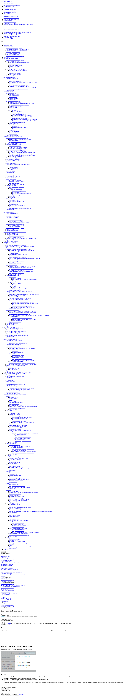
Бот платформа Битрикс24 (10, 35)
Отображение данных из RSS (19, 288)
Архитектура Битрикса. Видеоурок (15, 60)
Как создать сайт (13, 491)
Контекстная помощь (14, 131)
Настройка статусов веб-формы (20, 419)
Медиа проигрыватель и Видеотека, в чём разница (22, 348)
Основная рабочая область (16, 109)
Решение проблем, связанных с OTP (18, 89)
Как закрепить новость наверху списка (22, 306)
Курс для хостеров (8, 27)
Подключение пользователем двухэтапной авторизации (23, 82)
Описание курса (8, 45)
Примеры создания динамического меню (22, 195)
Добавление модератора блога (17, 408)
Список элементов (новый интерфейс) (22, 116)
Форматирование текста (15, 218)
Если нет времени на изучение (14, 48)
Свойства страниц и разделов (13, 144)
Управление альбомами (18, 527)
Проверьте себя (10, 75)
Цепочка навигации (14, 197)
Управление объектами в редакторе (15, 228)
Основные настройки (14, 251)
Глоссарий (6, 57)
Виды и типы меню (17, 189)
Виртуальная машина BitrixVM (11, 29)
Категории (12, 544)
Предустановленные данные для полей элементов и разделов (24, 258)
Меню (10, 188)
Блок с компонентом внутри (16, 498)
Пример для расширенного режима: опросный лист (25, 433)
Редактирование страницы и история (18, 543)
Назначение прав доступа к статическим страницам (22, 152)
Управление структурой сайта (14, 176)
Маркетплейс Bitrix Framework (11, 19)
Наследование (15, 192)
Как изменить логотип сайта (13, 332)
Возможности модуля (14, 445)
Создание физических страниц (17, 71)
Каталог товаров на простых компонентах (23, 302)
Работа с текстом (10, 385)
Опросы (8, 483)
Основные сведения (14, 368)
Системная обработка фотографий (18, 259)
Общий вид (15, 316)
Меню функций (13, 107)
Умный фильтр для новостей (13, 344)
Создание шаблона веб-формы (17, 427)
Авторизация (4, 43)
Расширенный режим (14, 414)
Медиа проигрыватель (15, 349)
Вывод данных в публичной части (18, 390)
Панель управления (14, 95)
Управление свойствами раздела (17, 148)
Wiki (7, 537)
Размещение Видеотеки (18, 355)
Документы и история (17, 447)
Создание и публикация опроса (17, 486)
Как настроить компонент (15, 237)
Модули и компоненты (15, 66)
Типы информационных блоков (14, 247)
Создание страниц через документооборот (23, 449)
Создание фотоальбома (18, 523)
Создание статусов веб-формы (23, 438)
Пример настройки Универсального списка (20, 507)
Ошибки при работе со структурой (15, 376)
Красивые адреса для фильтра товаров (19, 299)
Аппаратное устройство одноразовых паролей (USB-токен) (24, 87)
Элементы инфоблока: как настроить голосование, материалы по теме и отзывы (29, 315)
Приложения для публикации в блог (15, 371)
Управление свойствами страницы (18, 147)
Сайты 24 (8, 490)
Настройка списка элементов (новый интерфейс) (24, 120)
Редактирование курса (15, 475)
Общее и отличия (13, 140)
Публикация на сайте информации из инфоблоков (19, 291)
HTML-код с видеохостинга (16, 361)
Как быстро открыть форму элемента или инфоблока (22, 311)
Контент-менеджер (8, 3)
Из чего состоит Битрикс (12, 61)
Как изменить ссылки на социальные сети (17, 335)
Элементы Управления (9, 91)
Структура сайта (10, 381)
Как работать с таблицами (15, 220)
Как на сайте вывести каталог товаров (19, 499)
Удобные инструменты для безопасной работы (18, 164)
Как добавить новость (17, 304)
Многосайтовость (8, 20)
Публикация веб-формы (15, 429)
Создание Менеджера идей (16, 467)
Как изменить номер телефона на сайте (16, 331)
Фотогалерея (9, 517)
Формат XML (12, 282)
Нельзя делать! (10, 377)
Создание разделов (14, 183)
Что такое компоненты (12, 233)
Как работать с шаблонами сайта (14, 328)
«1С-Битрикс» (20, 694)
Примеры (11, 300)
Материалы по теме (17, 320)
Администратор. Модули (10, 10)
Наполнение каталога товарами (14, 340)
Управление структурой (10, 175)
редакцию (8, 623)
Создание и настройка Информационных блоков (21, 388)
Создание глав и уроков (15, 476)
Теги (10, 545)
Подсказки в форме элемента (16, 273)
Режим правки (13, 97)
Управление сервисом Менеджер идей (19, 468)
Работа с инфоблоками (15, 73)
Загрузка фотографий (17, 524)
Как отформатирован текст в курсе (15, 56)
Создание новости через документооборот (23, 453)
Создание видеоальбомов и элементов (22, 359)
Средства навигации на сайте (16, 187)
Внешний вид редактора (12, 216)
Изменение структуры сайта (13, 180)
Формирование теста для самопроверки (19, 479)
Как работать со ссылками (16, 221)
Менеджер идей (10, 464)
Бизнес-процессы (8, 37)
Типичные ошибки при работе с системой (14, 373)
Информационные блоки (15, 65)
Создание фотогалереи (18, 531)
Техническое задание (20, 434)
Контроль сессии (13, 168)
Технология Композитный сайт (11, 18)
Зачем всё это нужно (14, 68)
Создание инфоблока (17, 356)
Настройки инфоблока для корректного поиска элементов (24, 294)
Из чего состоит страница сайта (14, 143)
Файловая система (14, 64)
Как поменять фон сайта (12, 333)
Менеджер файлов (11, 179)
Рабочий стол (12, 124)
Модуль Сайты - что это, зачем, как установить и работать (24, 492)
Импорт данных (16, 281)
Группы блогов (13, 398)
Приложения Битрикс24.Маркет (12, 36)
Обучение (8, 471)
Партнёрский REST (8, 38)
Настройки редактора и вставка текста (19, 222)
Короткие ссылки (10, 161)
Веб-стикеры (9, 367)
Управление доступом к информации (15, 150)
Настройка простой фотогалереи (20, 521)
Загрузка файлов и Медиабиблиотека (15, 384)
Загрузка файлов (10, 169)
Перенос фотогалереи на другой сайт (18, 533)
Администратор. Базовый (10, 9)
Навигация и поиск (14, 123)
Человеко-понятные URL (12, 160)
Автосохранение (13, 165)
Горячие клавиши (13, 98)
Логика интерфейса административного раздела (21, 103)
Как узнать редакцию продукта (14, 53)
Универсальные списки (12, 503)
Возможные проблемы (12, 323)
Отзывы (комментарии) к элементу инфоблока (24, 319)
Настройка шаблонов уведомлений (18, 425)
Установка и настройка (9, 6)
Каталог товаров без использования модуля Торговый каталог (22, 364)
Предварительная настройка (16, 201)
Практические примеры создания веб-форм (20, 430)
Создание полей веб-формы (19, 421)
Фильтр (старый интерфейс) (19, 112)
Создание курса (13, 474)
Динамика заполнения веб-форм (17, 426)
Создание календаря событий (13, 345)
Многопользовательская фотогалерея (18, 528)
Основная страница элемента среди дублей (20, 298)
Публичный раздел (11, 93)
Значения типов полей (15, 509)
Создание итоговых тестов (16, 480)
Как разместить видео (14, 226)
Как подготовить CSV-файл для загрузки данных (24, 279)
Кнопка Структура (11, 177)
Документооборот (11, 443)
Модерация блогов (14, 404)
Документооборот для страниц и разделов (20, 446)
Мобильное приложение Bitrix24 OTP (18, 85)
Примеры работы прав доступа (17, 156)
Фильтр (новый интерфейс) (19, 114)
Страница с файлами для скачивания (15, 365)
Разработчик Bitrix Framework (11, 16)
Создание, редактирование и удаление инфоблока (21, 250)
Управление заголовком (15, 146)
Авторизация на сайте (9, 77)
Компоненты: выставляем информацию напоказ (21, 292)
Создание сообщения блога (16, 405)
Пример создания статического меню (21, 193)
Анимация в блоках (14, 495)
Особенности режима (17, 415)
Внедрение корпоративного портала (13, 33)
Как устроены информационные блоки (16, 245)
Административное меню (15, 106)
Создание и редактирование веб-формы (22, 417)
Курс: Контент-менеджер (7, 1)
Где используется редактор (13, 214)
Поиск (11, 206)
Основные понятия (14, 397)
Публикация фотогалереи (18, 529)
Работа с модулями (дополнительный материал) (15, 394)
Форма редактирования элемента (17, 122)
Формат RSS (12, 286)
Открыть (3, 552)
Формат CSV (12, 277)
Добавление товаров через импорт (18, 343)
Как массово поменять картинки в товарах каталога (25, 303)
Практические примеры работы (11, 339)
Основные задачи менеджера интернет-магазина (18, 372)
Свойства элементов (14, 255)
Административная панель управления (19, 105)
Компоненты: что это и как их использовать (15, 232)
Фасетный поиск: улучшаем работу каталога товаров (22, 312)
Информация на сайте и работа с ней (13, 136)
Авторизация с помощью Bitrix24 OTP (19, 86)
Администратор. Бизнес (10, 12)
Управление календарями (15, 459)
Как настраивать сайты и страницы (18, 500)
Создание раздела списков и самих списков (20, 505)
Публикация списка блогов (16, 402)
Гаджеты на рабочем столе (19, 128)
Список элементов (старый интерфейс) (22, 115)
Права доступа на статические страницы (16, 382)
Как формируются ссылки (13, 159)
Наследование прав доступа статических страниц (21, 154)
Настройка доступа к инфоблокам (17, 257)
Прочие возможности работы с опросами (19, 487)
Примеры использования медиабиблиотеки (20, 208)
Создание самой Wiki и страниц (17, 541)
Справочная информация (12, 54)
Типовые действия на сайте (13, 52)
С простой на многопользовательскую (19, 535)
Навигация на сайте (11, 185)
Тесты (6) (6, 549)
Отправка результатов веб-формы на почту (20, 423)
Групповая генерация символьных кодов (19, 314)
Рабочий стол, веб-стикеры (13, 393)
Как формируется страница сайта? (18, 70)
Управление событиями (15, 460)
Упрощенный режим (14, 413)
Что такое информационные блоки (15, 243)
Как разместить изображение (16, 225)
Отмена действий (13, 167)
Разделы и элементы (11, 265)
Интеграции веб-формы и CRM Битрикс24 (23, 422)
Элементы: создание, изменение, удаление (20, 267)
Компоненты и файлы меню (19, 191)
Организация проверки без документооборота (23, 307)
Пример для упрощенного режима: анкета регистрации (26, 431)
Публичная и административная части (19, 62)
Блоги (7, 396)
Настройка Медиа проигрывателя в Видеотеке (24, 360)
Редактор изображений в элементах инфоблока (21, 269)
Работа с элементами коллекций (17, 205)
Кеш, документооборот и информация (16, 157)
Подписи (11, 262)
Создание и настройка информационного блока (18, 249)
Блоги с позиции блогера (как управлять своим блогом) (23, 406)
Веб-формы (9, 410)
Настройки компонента (18, 352)
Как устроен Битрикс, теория (11, 58)
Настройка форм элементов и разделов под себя (21, 271)
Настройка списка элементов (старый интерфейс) (24, 119)
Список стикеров (13, 369)
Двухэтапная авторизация (12, 79)
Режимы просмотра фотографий (20, 525)
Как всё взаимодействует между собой (16, 69)
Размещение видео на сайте (13, 347)
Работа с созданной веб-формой (23, 441)
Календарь (9, 455)
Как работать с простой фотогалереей (18, 520)
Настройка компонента (18, 357)
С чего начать (9, 380)
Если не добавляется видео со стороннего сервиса (22, 363)
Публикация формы (20, 439)
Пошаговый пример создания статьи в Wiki (20, 546)
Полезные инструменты (12, 310)
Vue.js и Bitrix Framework (10, 22)
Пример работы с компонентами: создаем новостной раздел (21, 238)
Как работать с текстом (12, 217)
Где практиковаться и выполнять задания (16, 50)
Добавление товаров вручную (16, 341)
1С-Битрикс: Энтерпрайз (10, 23)
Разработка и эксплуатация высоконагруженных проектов (18, 24)
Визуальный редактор (9, 212)
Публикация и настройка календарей (18, 458)
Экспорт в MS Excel (14, 132)
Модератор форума (14, 516)
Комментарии (12, 401)
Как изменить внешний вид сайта (12, 327)
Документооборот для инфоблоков (18, 450)
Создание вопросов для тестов (17, 478)
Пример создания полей (15, 508)
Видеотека (12, 353)
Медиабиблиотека (11, 198)
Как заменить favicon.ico (12, 329)
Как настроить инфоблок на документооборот (23, 451)
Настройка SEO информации (16, 270)
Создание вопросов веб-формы (20, 418)
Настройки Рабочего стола (19, 127)
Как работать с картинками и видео (15, 224)
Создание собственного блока (16, 496)
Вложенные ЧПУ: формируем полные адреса (20, 296)
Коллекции (12, 202)
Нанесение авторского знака (16, 261)
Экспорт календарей (14, 462)
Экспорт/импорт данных (12, 275)
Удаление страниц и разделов (16, 184)
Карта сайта (12, 196)
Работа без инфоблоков (15, 74)
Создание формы (19, 435)
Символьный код (13, 253)
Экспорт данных (16, 278)
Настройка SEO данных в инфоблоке (18, 254)
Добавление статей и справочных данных (19, 389)
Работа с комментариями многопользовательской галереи (26, 532)
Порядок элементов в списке (19, 118)
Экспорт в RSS (16, 287)
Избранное (12, 130)
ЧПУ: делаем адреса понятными (17, 295)
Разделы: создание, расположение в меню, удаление (22, 266)
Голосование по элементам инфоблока (22, 318)
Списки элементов (14, 110)
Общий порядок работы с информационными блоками (20, 246)
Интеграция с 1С (8, 13)
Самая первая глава (8, 46)
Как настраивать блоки (15, 494)
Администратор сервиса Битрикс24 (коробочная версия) (18, 32)
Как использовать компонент (16, 236)
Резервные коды (13, 83)
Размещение (15, 351)
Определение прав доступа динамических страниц (22, 155)
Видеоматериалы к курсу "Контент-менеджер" (18, 49)
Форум (8, 513)
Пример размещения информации (17, 142)
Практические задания (12, 135)
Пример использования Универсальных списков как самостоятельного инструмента (30, 511)
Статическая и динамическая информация (17, 138)
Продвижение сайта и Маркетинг (12, 5)
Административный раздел (13, 101)
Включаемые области (11, 163)
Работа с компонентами (12, 234)
